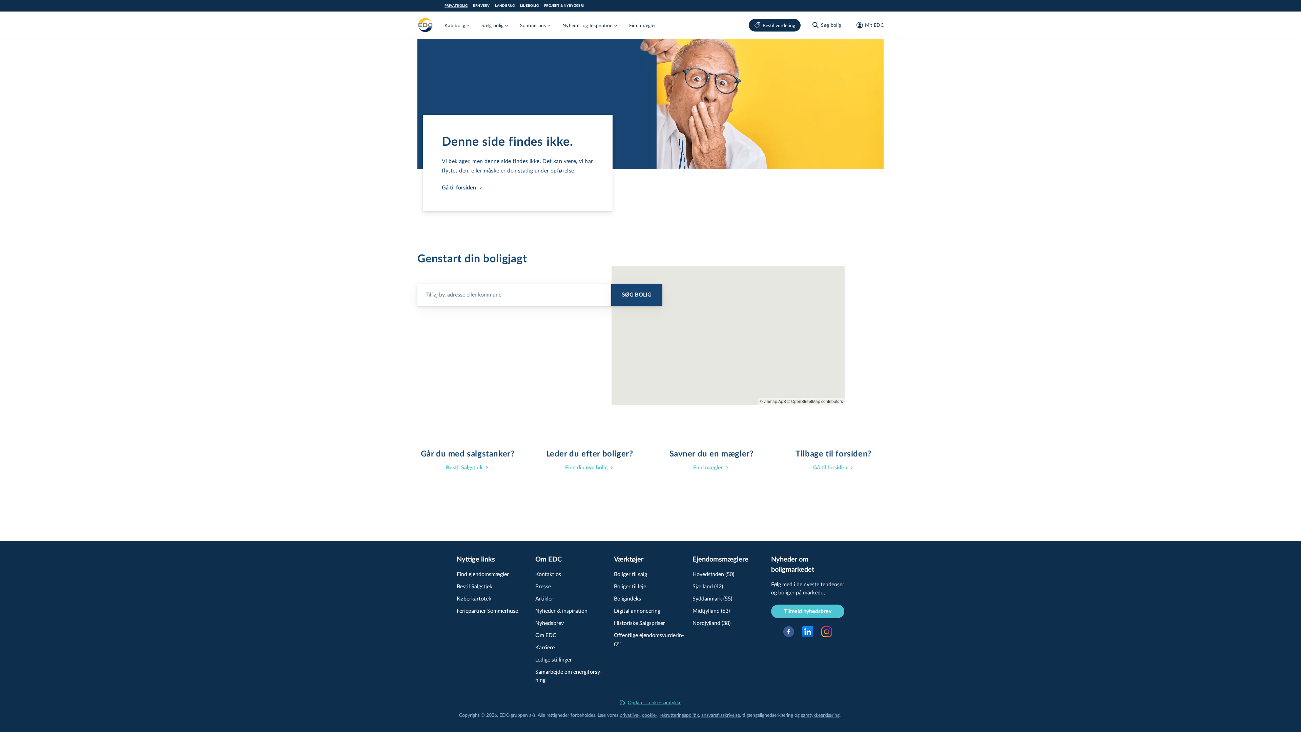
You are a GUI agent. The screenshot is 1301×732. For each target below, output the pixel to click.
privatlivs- (630, 715)
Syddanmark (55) (712, 598)
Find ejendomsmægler (483, 574)
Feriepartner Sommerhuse (487, 610)
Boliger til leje (630, 586)
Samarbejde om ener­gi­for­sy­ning (568, 675)
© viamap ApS (773, 401)
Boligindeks (627, 598)
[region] (728, 335)
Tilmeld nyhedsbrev (807, 611)
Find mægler (642, 25)
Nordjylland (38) (711, 622)
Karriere (545, 647)
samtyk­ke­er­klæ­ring (820, 715)
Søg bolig (637, 295)
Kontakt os (548, 574)
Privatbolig (456, 5)
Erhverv (481, 5)
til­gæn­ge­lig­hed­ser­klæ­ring (767, 715)
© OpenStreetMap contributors (815, 401)
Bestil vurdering (779, 25)
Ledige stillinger (553, 659)
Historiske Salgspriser (639, 622)
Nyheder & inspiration (561, 610)
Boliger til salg (630, 574)
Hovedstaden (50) (713, 574)
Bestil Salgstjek (474, 586)
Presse (543, 586)
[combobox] (539, 292)
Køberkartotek (474, 598)
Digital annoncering (637, 610)
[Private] (425, 25)
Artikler (544, 598)
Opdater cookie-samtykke (654, 702)
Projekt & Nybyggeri (564, 5)
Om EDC (545, 635)
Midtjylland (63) (711, 610)
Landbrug (505, 5)
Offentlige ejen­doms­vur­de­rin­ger (649, 639)
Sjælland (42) (708, 586)
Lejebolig (529, 5)
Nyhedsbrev (549, 622)
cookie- (649, 715)
